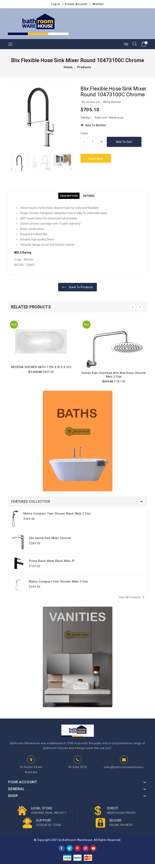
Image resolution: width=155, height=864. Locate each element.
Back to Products (81, 287)
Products (84, 67)
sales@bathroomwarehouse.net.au (128, 767)
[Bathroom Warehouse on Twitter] (69, 848)
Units (84, 133)
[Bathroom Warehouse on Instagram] (85, 848)
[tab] (68, 196)
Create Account (76, 4)
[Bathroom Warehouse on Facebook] (62, 848)
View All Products (132, 597)
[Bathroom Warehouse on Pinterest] (77, 848)
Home (68, 67)
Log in (55, 4)
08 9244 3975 (77, 767)
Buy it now (96, 158)
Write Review (112, 102)
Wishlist (98, 4)
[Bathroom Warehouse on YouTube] (93, 848)
